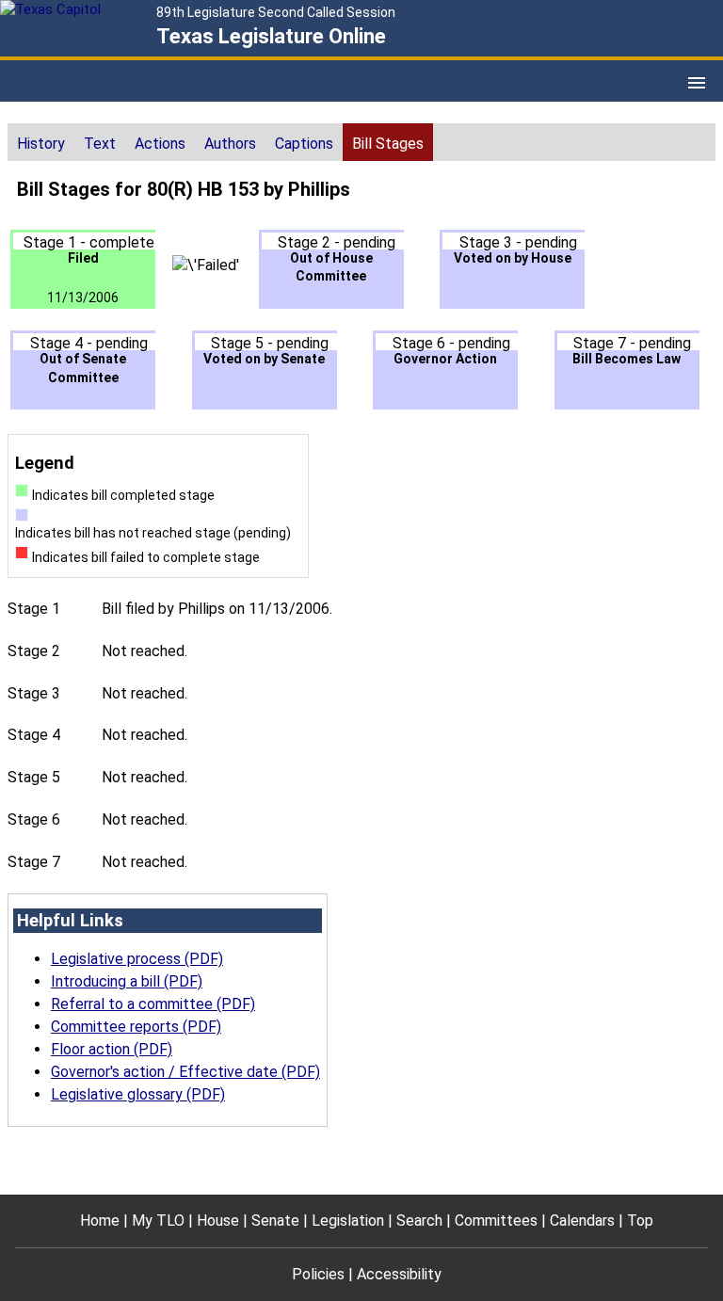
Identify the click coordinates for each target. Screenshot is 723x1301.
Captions (304, 144)
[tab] (41, 142)
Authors (230, 144)
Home (100, 1220)
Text (100, 144)
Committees (496, 1220)
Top (640, 1220)
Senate (275, 1220)
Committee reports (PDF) (136, 1027)
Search (419, 1220)
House (218, 1220)
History (41, 144)
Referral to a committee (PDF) (153, 1004)
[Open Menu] (696, 83)
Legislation (348, 1220)
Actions (160, 144)
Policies (318, 1274)
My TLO (158, 1220)
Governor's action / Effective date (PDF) (185, 1072)
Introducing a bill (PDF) (126, 981)
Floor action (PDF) (111, 1049)
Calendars (582, 1220)
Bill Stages (388, 144)
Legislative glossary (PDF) (138, 1094)
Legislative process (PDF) (137, 959)
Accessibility (399, 1274)
